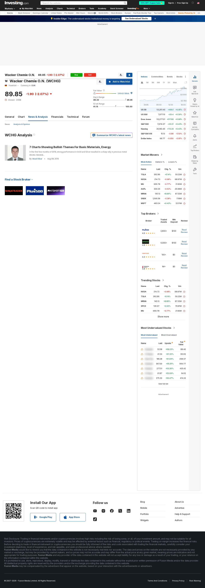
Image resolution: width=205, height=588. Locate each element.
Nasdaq (144, 129)
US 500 (144, 114)
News (7, 124)
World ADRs (103, 13)
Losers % (172, 162)
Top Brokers (148, 213)
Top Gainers (159, 13)
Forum (86, 116)
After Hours (80, 13)
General (9, 116)
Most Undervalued (149, 335)
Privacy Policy (178, 581)
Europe (128, 13)
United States (56, 13)
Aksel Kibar (37, 159)
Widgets (144, 520)
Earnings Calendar (40, 13)
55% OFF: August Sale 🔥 (152, 3)
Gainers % (159, 162)
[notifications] (192, 2)
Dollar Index (146, 138)
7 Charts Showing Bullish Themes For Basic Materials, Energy (70, 147)
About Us (179, 501)
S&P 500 (145, 124)
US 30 (143, 110)
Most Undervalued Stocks (156, 327)
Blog (142, 501)
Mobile (143, 508)
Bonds (170, 77)
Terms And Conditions (157, 581)
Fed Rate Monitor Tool (142, 13)
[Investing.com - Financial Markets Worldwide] (17, 3)
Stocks (10, 13)
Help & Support (182, 514)
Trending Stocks (150, 280)
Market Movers (150, 154)
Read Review (184, 231)
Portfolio (144, 514)
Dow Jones (146, 119)
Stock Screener (117, 9)
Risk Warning (195, 581)
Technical (73, 116)
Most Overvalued (169, 335)
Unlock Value (123, 93)
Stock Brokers (116, 13)
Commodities (157, 77)
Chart (21, 116)
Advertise (179, 508)
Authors (178, 520)
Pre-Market (68, 13)
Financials (57, 116)
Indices (144, 77)
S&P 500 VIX (146, 134)
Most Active (170, 13)
